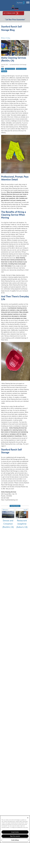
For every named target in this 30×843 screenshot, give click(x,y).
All (2, 69)
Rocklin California (21, 69)
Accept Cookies (15, 832)
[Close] (27, 817)
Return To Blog (6, 38)
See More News (15, 506)
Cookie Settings (15, 840)
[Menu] (27, 2)
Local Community (9, 69)
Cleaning (4, 71)
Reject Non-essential (15, 836)
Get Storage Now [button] (9, 13)
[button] (20, 2)
